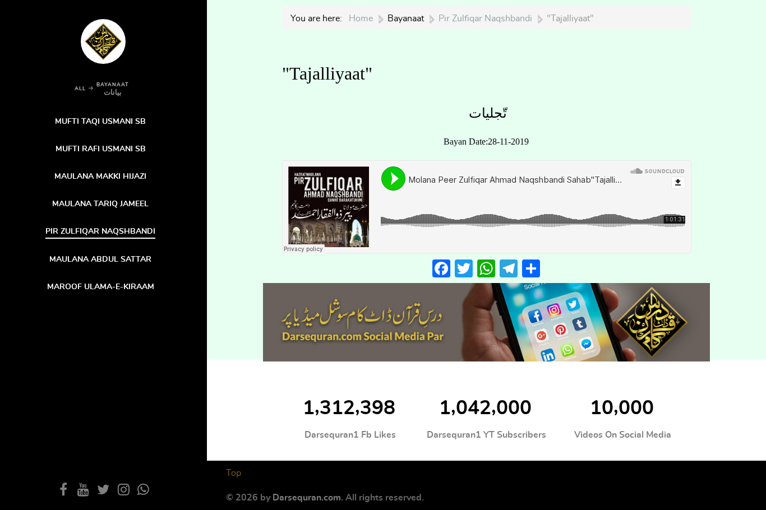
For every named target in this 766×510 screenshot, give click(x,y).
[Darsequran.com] (486, 321)
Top (233, 473)
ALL (80, 88)
